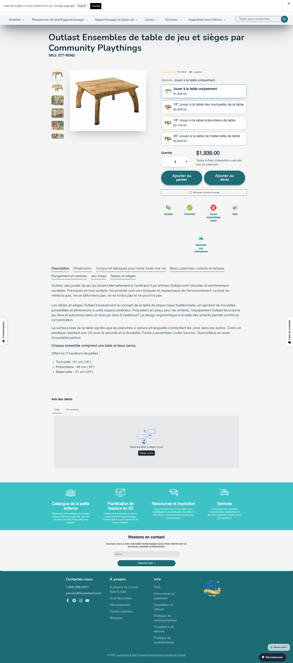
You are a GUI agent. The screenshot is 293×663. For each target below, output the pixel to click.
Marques (116, 618)
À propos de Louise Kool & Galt (124, 590)
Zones (149, 20)
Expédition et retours (163, 607)
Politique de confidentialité (164, 640)
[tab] (60, 269)
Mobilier (15, 20)
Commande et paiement (164, 596)
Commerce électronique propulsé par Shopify (161, 655)
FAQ (157, 587)
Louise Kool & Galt (126, 655)
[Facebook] (67, 600)
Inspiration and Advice (205, 20)
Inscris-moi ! (146, 563)
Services (171, 20)
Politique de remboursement (165, 618)
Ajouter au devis (224, 177)
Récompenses (120, 605)
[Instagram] (81, 600)
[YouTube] (87, 600)
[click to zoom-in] (108, 100)
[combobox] (261, 19)
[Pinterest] (74, 600)
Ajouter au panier (181, 177)
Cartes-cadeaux (121, 611)
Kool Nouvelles (121, 598)
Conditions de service (164, 629)
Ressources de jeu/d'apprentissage (58, 20)
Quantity (166, 152)
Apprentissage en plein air (114, 20)
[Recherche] (284, 19)
